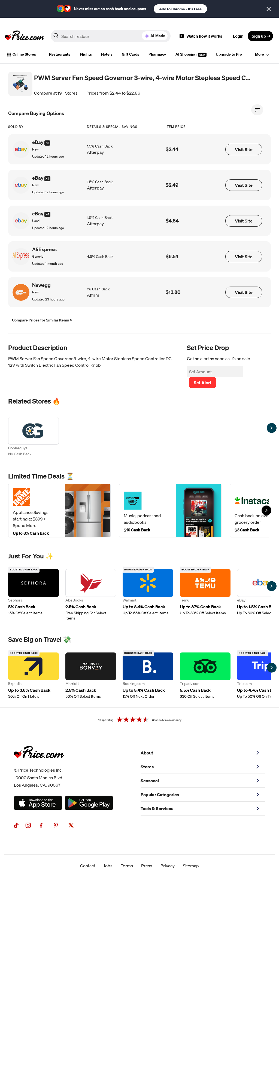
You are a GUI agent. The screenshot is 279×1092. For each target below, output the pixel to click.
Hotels (107, 54)
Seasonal (150, 780)
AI (157, 36)
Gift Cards (130, 54)
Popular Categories (160, 794)
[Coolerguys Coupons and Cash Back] (33, 437)
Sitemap (191, 865)
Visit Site (244, 149)
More (259, 54)
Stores (147, 766)
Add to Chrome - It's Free (180, 9)
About (147, 752)
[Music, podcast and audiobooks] (170, 510)
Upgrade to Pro (229, 54)
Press (146, 865)
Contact (87, 865)
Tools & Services (157, 808)
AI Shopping (186, 54)
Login (238, 36)
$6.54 (172, 256)
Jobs (108, 865)
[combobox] (110, 36)
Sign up (259, 36)
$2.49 (172, 185)
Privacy (167, 865)
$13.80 (173, 292)
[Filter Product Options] (257, 109)
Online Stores (24, 54)
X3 (47, 142)
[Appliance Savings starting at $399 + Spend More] (59, 510)
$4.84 (172, 221)
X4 (47, 178)
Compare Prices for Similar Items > (42, 320)
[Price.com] (39, 764)
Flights (86, 54)
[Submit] (56, 37)
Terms (127, 865)
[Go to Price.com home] (24, 36)
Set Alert (202, 382)
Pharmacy (157, 54)
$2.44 (172, 149)
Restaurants (59, 54)
